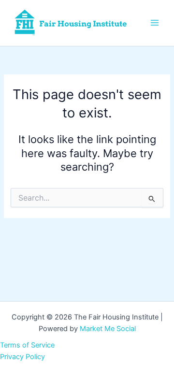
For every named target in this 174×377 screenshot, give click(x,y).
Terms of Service (27, 345)
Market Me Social (108, 328)
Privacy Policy (22, 356)
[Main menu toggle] (154, 22)
